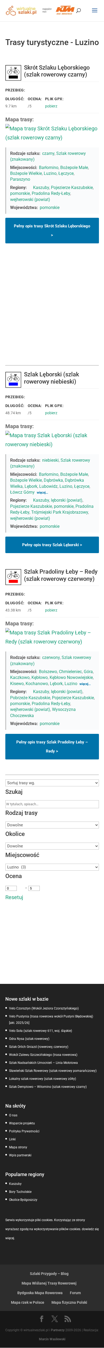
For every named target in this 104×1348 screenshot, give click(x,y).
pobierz (51, 106)
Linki (12, 1139)
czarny (48, 153)
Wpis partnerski (20, 1155)
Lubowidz (48, 486)
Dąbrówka (53, 480)
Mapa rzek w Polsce (27, 1302)
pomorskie (20, 193)
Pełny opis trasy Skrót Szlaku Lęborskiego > (52, 231)
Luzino (50, 173)
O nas (13, 1115)
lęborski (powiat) (66, 500)
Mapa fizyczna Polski (69, 1302)
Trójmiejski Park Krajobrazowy (59, 512)
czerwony (51, 657)
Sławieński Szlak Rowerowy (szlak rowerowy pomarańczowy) (53, 1071)
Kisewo (17, 683)
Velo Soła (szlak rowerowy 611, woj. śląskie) (40, 1031)
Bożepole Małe (74, 167)
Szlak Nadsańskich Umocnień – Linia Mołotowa (43, 1063)
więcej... (42, 492)
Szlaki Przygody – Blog (49, 1273)
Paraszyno (20, 179)
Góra (88, 671)
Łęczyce (66, 173)
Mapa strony (18, 1147)
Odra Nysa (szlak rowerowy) (29, 1039)
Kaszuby (41, 187)
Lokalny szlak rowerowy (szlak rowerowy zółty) (42, 1079)
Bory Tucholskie (20, 1192)
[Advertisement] (52, 311)
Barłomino (48, 167)
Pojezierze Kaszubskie (72, 187)
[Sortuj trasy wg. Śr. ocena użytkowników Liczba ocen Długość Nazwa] (52, 782)
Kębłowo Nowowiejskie (71, 677)
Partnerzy (58, 1330)
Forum (75, 1293)
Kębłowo (39, 677)
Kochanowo (37, 683)
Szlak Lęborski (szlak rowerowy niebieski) (51, 378)
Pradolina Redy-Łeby (51, 193)
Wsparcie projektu (22, 1123)
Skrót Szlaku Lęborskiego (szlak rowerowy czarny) (57, 71)
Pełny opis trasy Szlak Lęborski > (52, 544)
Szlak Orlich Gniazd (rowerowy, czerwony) (38, 1047)
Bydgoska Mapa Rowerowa (40, 1293)
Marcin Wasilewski (52, 1339)
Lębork (31, 486)
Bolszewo (48, 671)
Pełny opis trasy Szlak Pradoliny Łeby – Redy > (52, 747)
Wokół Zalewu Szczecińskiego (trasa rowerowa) (43, 1055)
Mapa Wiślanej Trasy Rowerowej (49, 1283)
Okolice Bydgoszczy (23, 1200)
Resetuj (14, 897)
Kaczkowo (20, 677)
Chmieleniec (70, 671)
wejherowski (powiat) (30, 199)
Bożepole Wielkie (26, 173)
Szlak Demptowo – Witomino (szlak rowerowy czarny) (48, 1087)
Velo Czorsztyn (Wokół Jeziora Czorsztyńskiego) (44, 1008)
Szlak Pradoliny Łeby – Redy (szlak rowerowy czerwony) (61, 575)
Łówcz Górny (22, 492)
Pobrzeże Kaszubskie (30, 697)
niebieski (50, 460)
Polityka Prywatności (24, 1131)
